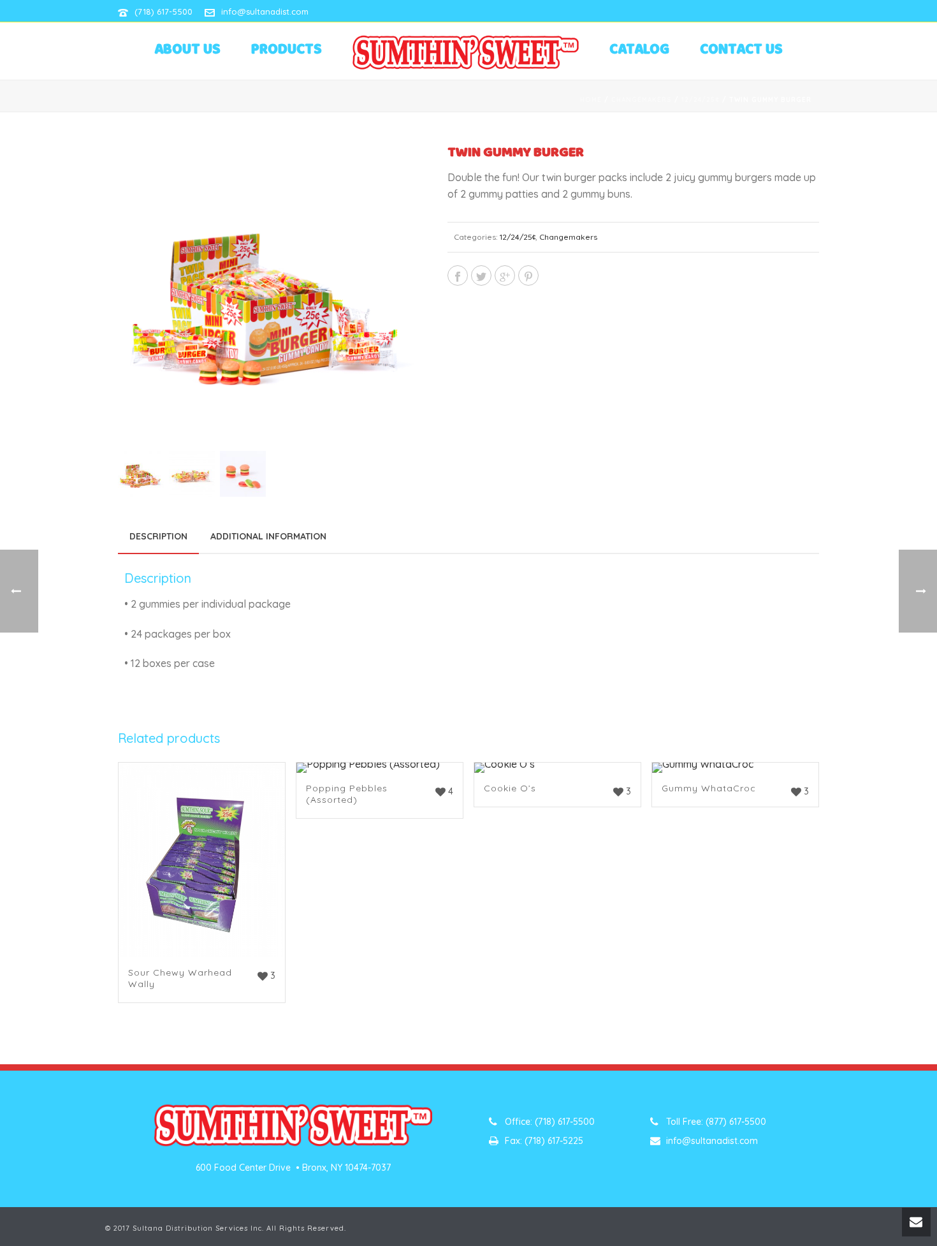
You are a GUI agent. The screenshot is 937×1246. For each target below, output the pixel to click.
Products (286, 49)
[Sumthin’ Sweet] (465, 52)
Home (591, 100)
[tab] (158, 536)
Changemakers (641, 100)
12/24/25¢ (700, 100)
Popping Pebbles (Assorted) (347, 793)
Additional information (268, 536)
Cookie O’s (510, 788)
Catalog (639, 49)
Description (158, 536)
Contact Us (741, 49)
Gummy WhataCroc (709, 788)
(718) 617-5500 (163, 11)
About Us (187, 49)
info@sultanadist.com (265, 11)
